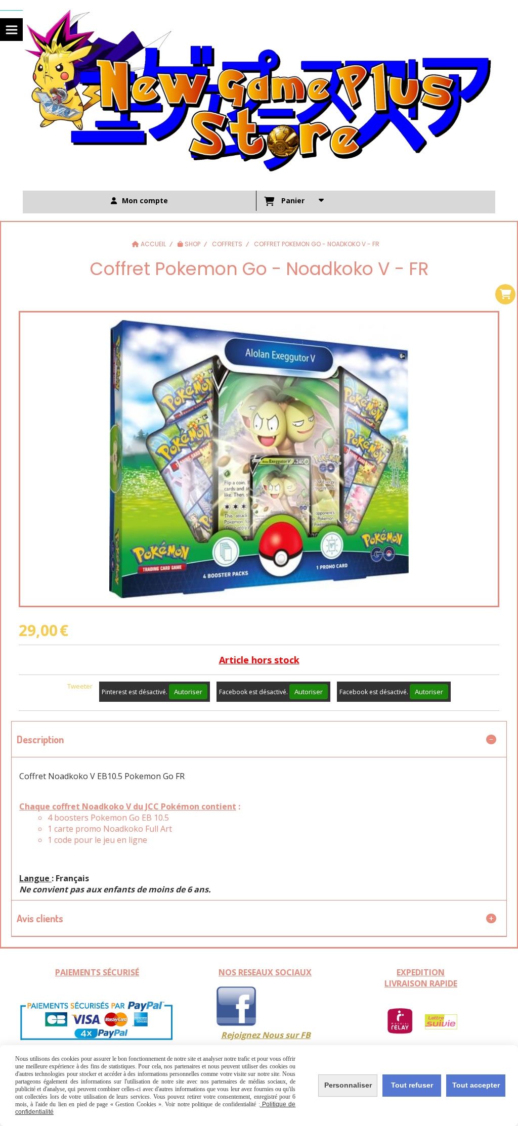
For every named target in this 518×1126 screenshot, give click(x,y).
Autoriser (188, 691)
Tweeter (80, 686)
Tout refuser (412, 1085)
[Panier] (505, 294)
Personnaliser (348, 1085)
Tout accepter (476, 1085)
